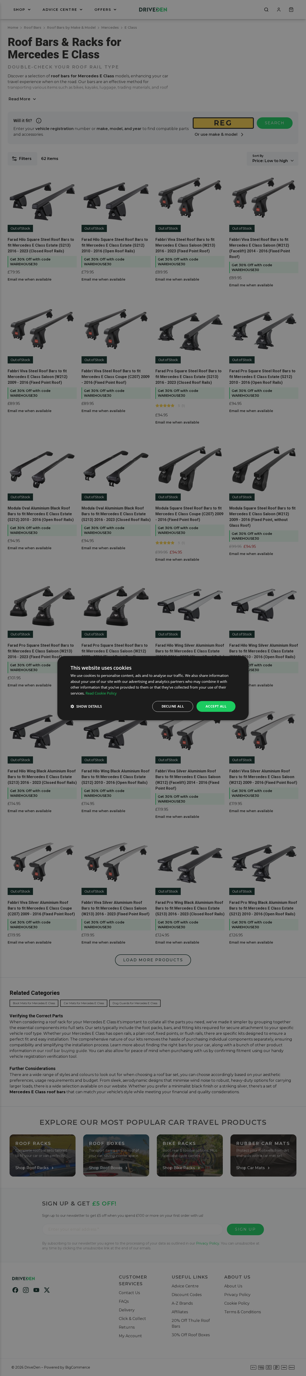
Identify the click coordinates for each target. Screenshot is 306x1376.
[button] (86, 706)
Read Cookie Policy (101, 693)
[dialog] (153, 688)
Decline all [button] (173, 706)
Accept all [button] (216, 706)
